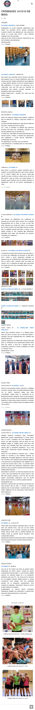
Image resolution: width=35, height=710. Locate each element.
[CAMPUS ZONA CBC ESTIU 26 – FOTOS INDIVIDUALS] (18, 619)
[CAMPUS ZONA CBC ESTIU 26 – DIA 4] (18, 683)
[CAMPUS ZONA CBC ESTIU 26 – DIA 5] (18, 651)
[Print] (5, 18)
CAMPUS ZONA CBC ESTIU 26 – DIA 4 (17, 698)
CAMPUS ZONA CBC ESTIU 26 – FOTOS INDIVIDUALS (17, 634)
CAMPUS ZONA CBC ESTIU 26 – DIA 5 (17, 666)
